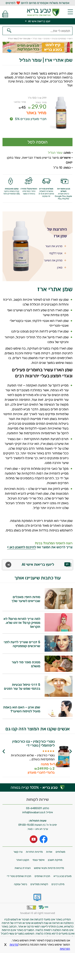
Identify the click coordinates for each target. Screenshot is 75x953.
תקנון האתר (22, 859)
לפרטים (27, 760)
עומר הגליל (55, 153)
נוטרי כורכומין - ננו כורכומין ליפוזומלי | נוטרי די (33, 743)
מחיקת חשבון (55, 859)
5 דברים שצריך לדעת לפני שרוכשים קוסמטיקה (22, 644)
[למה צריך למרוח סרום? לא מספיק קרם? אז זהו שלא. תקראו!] (58, 630)
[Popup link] (61, 115)
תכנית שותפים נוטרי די (19, 876)
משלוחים (60, 851)
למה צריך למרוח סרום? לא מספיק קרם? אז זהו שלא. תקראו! (22, 623)
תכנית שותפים (42, 876)
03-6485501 (34, 808)
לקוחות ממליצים (39, 884)
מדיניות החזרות (34, 851)
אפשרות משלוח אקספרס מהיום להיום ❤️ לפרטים (37, 3)
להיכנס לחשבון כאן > (21, 547)
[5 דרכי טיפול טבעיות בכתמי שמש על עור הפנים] (58, 696)
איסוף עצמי (38, 859)
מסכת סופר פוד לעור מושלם (26, 664)
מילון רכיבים (57, 884)
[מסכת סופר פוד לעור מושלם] (58, 671)
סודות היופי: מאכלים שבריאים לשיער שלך (25, 599)
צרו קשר (17, 851)
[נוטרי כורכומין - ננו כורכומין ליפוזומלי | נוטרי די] (62, 757)
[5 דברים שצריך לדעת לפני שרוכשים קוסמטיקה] (58, 651)
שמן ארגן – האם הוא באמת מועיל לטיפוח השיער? (21, 709)
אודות (49, 851)
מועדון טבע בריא (62, 876)
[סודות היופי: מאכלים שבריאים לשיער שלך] (58, 608)
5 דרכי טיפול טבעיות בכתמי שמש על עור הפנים (22, 687)
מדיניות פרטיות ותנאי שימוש (49, 868)
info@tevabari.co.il (34, 812)
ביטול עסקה (20, 884)
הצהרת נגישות (23, 868)
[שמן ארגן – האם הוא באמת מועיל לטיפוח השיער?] (58, 716)
